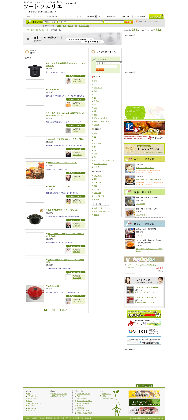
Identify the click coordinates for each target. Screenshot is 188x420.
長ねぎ (70, 26)
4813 (157, 30)
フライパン (98, 176)
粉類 (95, 115)
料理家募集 (80, 408)
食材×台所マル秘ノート (40, 30)
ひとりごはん (32, 398)
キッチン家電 (99, 196)
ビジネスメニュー (83, 410)
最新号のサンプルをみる (154, 152)
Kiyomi (75, 105)
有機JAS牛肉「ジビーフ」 (145, 292)
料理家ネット (106, 393)
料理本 (96, 215)
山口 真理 (77, 301)
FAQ (78, 396)
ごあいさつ (140, 235)
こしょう (97, 140)
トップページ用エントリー (148, 265)
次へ (64, 310)
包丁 (95, 186)
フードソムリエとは (83, 393)
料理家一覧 (31, 405)
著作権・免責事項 (83, 403)
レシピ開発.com (107, 398)
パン (95, 108)
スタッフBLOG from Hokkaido (146, 287)
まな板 (96, 189)
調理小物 (97, 193)
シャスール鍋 (53, 286)
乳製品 (96, 101)
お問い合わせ (81, 398)
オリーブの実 (84, 26)
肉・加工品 (98, 88)
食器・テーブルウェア (102, 211)
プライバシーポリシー (84, 401)
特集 (29, 393)
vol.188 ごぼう (141, 215)
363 (134, 30)
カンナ (75, 178)
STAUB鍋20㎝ (53, 89)
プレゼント (31, 410)
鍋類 (95, 179)
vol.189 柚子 (140, 204)
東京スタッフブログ (59, 396)
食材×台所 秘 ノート (34, 403)
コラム (30, 401)
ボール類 (97, 183)
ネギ (64, 26)
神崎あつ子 (77, 202)
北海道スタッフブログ (59, 393)
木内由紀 (76, 226)
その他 (96, 125)
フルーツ (97, 84)
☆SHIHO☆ (77, 155)
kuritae (75, 131)
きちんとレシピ (33, 396)
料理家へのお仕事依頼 (84, 413)
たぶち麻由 (77, 278)
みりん (96, 150)
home (27, 30)
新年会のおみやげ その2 (144, 302)
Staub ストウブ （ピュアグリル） (62, 163)
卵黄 (59, 26)
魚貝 (95, 91)
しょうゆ (97, 143)
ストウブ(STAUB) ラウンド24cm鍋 (62, 210)
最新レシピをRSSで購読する (149, 21)
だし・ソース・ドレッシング (105, 160)
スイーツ (97, 94)
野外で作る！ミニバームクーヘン (148, 180)
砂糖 (95, 133)
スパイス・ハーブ (100, 164)
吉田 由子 (77, 81)
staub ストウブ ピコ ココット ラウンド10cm (66, 139)
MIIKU (104, 396)
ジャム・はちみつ (100, 118)
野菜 (95, 81)
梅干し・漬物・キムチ (102, 121)
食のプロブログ (33, 408)
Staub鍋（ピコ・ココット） (59, 186)
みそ (95, 154)
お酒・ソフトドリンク (102, 208)
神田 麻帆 (76, 252)
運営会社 (80, 405)
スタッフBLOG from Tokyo (145, 297)
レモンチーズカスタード (145, 168)
